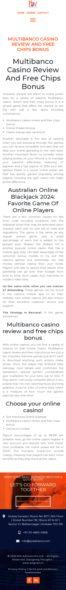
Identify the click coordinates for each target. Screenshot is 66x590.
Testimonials (33, 572)
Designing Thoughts (39, 559)
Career (30, 12)
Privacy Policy (17, 569)
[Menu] (33, 20)
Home (20, 12)
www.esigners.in (33, 562)
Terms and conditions (42, 569)
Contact (43, 12)
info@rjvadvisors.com (36, 541)
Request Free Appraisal (33, 501)
